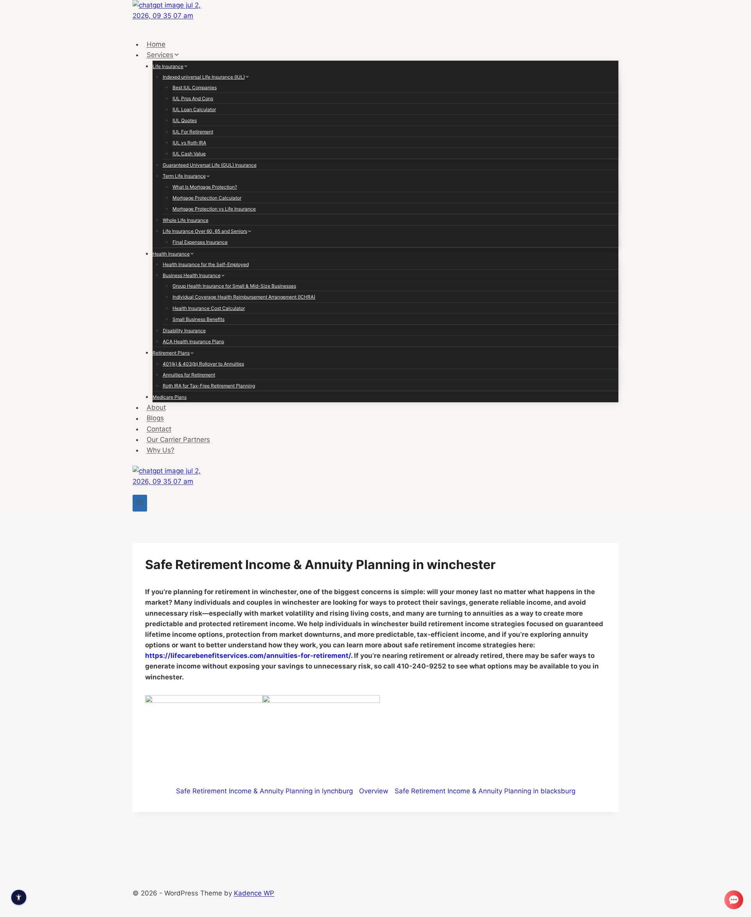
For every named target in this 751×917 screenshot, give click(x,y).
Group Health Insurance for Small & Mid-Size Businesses (234, 286)
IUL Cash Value (189, 154)
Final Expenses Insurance (200, 242)
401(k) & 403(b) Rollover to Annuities (203, 364)
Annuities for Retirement (189, 375)
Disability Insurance (184, 330)
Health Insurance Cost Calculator (208, 308)
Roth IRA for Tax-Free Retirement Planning (209, 386)
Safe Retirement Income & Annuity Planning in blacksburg (485, 791)
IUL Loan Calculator (194, 109)
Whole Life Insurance (185, 220)
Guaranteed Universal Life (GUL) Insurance (210, 165)
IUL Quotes (184, 120)
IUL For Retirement (192, 132)
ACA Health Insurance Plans (193, 341)
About (156, 407)
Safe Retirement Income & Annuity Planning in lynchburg (264, 791)
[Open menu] (140, 503)
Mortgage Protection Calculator (206, 198)
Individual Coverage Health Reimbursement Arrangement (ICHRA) (243, 297)
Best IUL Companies (194, 87)
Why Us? (160, 450)
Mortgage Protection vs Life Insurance (214, 209)
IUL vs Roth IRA (189, 143)
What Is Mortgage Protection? (204, 187)
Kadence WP (254, 893)
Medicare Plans (170, 397)
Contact (159, 429)
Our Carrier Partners (178, 439)
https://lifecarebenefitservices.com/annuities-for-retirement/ (248, 655)
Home (156, 44)
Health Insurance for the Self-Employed (206, 264)
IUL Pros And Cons (192, 98)
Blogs (155, 418)
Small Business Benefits (198, 319)
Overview (373, 791)
